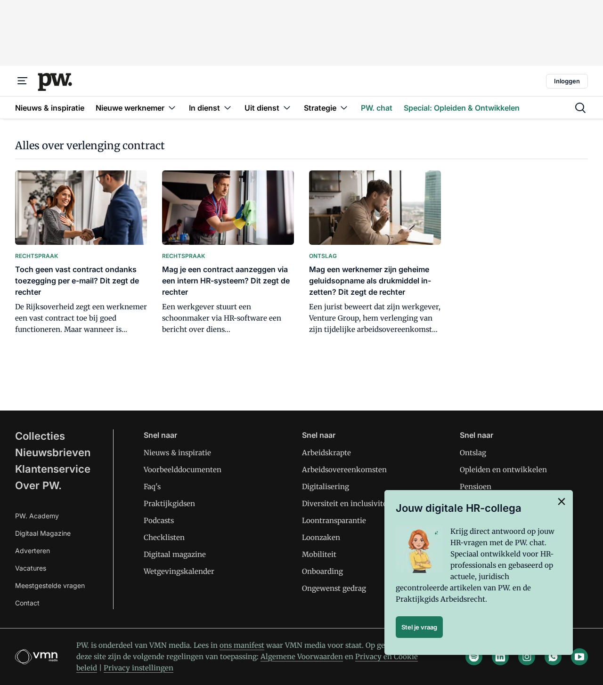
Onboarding (322, 571)
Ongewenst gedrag (334, 588)
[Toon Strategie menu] (344, 108)
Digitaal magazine (175, 554)
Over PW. (38, 485)
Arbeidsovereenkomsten (344, 469)
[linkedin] (500, 656)
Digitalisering (325, 486)
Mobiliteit (319, 554)
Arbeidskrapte (326, 452)
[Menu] (22, 81)
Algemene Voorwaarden (302, 656)
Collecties (40, 436)
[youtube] (579, 656)
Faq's (152, 486)
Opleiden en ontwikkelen (503, 469)
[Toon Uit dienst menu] (287, 108)
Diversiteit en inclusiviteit (347, 503)
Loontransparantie (334, 520)
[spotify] (473, 656)
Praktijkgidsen (169, 503)
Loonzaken (321, 537)
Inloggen (567, 81)
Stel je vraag (419, 627)
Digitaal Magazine (43, 533)
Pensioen (475, 486)
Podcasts (159, 520)
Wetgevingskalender (179, 571)
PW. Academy (37, 516)
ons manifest (242, 645)
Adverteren (32, 551)
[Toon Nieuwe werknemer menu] (172, 108)
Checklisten (164, 537)
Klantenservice (52, 469)
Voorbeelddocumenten (182, 469)
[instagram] (526, 656)
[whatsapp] (553, 656)
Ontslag (473, 452)
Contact (27, 603)
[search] (580, 107)
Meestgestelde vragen (50, 585)
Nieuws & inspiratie (177, 452)
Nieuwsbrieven (52, 452)
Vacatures (30, 568)
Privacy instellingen (138, 667)
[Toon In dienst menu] (227, 108)
